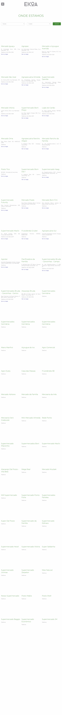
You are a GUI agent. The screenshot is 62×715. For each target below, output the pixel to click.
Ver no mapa (4, 54)
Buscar (57, 23)
